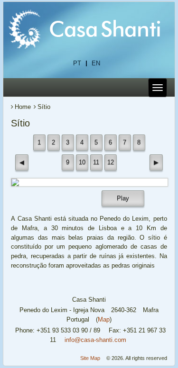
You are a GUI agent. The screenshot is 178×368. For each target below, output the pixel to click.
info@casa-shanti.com (95, 339)
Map (104, 319)
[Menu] (157, 87)
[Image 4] (89, 182)
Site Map (90, 358)
